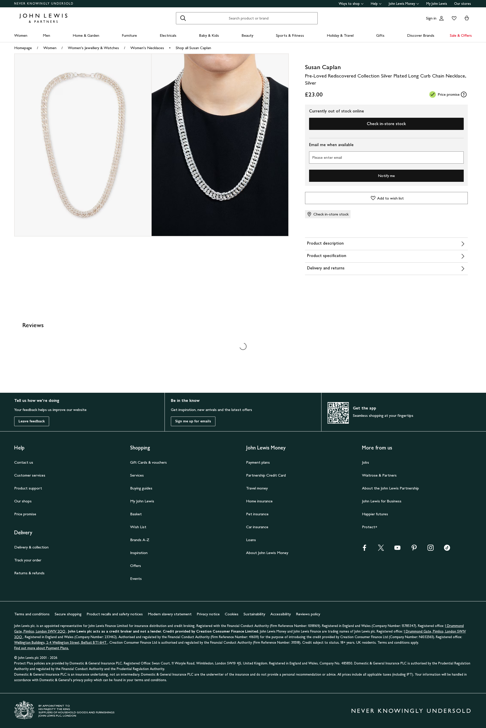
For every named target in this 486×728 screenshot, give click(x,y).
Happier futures (375, 513)
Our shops (23, 501)
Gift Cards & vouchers (148, 462)
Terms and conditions (32, 614)
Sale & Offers (461, 35)
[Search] (183, 18)
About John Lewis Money (267, 552)
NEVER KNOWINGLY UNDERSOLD (44, 3)
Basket (136, 513)
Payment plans (258, 462)
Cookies (231, 614)
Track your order (27, 560)
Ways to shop (349, 4)
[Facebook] (364, 549)
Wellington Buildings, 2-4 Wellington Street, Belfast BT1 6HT (61, 642)
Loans (251, 539)
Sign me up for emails (193, 421)
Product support (28, 488)
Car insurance (257, 526)
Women (20, 35)
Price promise (25, 513)
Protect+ (369, 526)
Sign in (431, 18)
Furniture (129, 35)
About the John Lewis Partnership (390, 488)
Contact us (23, 462)
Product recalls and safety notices (115, 614)
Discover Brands (420, 35)
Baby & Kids (209, 35)
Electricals (168, 35)
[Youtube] (397, 549)
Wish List (138, 526)
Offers (135, 565)
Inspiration (139, 552)
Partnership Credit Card (266, 475)
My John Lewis (436, 4)
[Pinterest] (414, 549)
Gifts (380, 35)
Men (46, 35)
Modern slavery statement (170, 614)
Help (374, 4)
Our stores (462, 4)
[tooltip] (464, 94)
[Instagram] (431, 549)
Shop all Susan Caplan (193, 47)
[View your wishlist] (453, 18)
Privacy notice (208, 614)
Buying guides (141, 488)
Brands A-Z (139, 539)
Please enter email (327, 157)
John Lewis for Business (381, 501)
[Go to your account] (441, 18)
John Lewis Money (402, 4)
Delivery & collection (31, 547)
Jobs (365, 462)
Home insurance (259, 501)
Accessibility (280, 614)
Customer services (29, 475)
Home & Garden (86, 35)
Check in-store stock (386, 123)
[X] (381, 549)
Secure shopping (68, 614)
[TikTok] (447, 549)
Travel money (257, 488)
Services (137, 475)
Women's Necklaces (147, 47)
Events (136, 578)
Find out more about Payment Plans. (41, 648)
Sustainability (254, 614)
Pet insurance (257, 513)
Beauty (247, 35)
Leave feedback (31, 421)
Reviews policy (308, 614)
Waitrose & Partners (379, 475)
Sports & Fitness (290, 35)
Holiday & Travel (340, 35)
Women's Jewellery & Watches (93, 47)
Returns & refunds (29, 572)
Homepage (23, 47)
